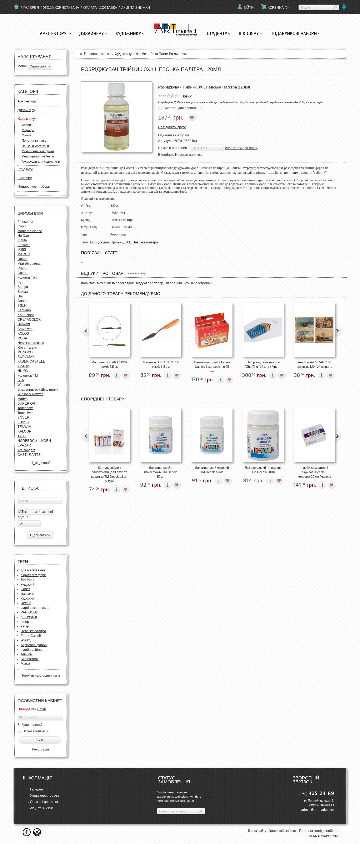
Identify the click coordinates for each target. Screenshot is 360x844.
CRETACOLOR (29, 319)
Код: (23, 517)
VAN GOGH (29, 612)
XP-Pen (23, 366)
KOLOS (23, 333)
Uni (20, 296)
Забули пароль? (30, 725)
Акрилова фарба (34, 645)
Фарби (26, 125)
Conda (23, 301)
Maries (23, 399)
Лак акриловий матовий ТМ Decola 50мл (212, 470)
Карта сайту (257, 831)
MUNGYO (25, 352)
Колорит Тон (27, 277)
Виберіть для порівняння (183, 108)
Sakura (23, 291)
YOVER (23, 417)
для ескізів (29, 617)
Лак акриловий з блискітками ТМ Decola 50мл (160, 472)
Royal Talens (27, 347)
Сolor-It (23, 273)
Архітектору (54, 33)
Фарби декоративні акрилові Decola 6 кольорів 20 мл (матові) (314, 472)
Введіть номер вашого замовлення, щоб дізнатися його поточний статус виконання (179, 796)
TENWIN (24, 427)
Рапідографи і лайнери (38, 156)
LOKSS (23, 422)
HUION (23, 371)
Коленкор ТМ (28, 375)
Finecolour (25, 221)
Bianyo (23, 287)
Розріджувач (100, 242)
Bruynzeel (25, 329)
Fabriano (24, 310)
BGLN (22, 305)
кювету (26, 640)
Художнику (128, 33)
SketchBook (30, 659)
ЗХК (128, 242)
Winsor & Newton (30, 394)
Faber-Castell (31, 635)
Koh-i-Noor (26, 315)
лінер (25, 621)
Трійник (117, 242)
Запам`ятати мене (36, 731)
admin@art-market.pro (317, 810)
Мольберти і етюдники (38, 151)
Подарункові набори (293, 33)
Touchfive (25, 413)
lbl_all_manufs (40, 463)
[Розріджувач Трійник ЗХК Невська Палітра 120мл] (116, 116)
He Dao (23, 235)
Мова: (22, 66)
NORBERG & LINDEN (34, 441)
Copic (22, 226)
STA (21, 380)
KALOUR (24, 431)
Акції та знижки (135, 7)
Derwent (24, 324)
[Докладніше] (117, 375)
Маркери (28, 130)
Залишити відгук (137, 273)
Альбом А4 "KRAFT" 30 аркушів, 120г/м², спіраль (314, 364)
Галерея (31, 7)
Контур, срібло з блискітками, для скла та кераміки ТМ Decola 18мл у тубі (109, 474)
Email (41, 709)
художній (27, 584)
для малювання (33, 570)
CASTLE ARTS (29, 454)
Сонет (25, 589)
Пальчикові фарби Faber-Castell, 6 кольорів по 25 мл (212, 366)
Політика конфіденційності (319, 831)
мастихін (27, 593)
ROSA (22, 338)
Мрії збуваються (30, 263)
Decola (26, 603)
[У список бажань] (192, 117)
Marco (25, 663)
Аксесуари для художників (41, 161)
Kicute (22, 240)
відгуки (187, 95)
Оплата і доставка (100, 7)
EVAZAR (24, 445)
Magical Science (30, 231)
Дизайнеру (91, 33)
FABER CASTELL (31, 361)
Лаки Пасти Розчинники (168, 54)
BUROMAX (26, 357)
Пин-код (24, 709)
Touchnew (25, 408)
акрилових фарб (33, 575)
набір (25, 626)
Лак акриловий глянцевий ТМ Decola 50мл (263, 470)
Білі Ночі (27, 579)
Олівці (26, 135)
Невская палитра (31, 343)
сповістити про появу (241, 148)
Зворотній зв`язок (282, 831)
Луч (20, 282)
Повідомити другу (172, 127)
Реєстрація (40, 749)
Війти (249, 7)
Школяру (249, 33)
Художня (27, 598)
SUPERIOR (26, 403)
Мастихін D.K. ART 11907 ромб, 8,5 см (109, 364)
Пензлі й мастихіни (35, 146)
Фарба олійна (31, 649)
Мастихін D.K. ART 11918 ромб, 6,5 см (161, 364)
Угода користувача (61, 7)
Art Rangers (26, 450)
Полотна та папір (34, 140)
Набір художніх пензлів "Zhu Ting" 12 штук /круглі (263, 364)
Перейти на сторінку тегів (40, 675)
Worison (24, 384)
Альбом (26, 654)
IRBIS (22, 249)
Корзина (278, 7)
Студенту (217, 33)
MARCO (24, 254)
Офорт (23, 268)
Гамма (23, 259)
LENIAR (24, 245)
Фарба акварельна (35, 608)
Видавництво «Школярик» (38, 389)
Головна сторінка (97, 54)
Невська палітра (33, 631)
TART (22, 436)
